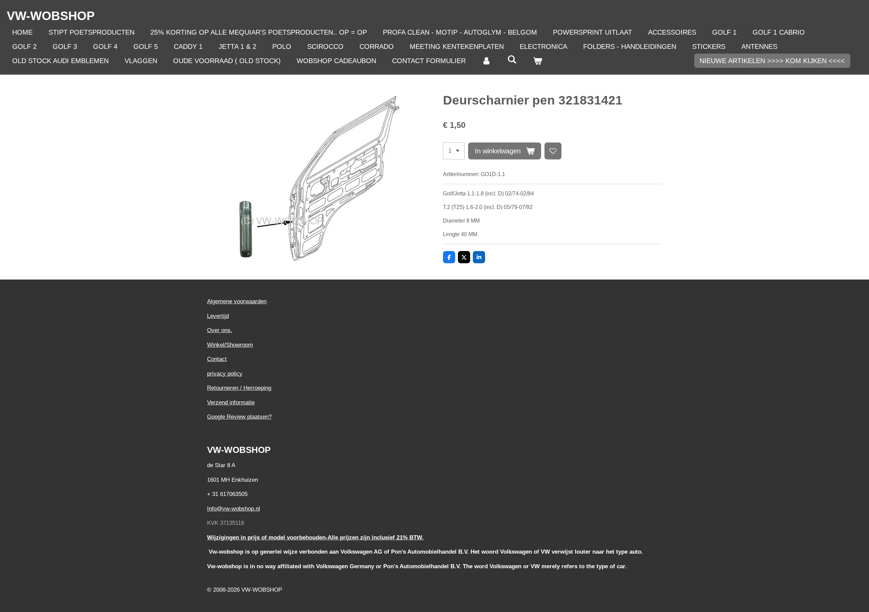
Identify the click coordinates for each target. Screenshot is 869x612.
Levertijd (218, 316)
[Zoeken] (512, 59)
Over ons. (219, 330)
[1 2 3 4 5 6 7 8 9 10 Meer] (454, 150)
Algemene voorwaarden (236, 301)
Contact (217, 359)
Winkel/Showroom (230, 345)
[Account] (486, 61)
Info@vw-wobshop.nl (233, 508)
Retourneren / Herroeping (239, 388)
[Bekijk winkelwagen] (537, 61)
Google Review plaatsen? (239, 417)
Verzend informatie (231, 402)
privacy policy (224, 373)
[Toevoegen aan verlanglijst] (552, 150)
